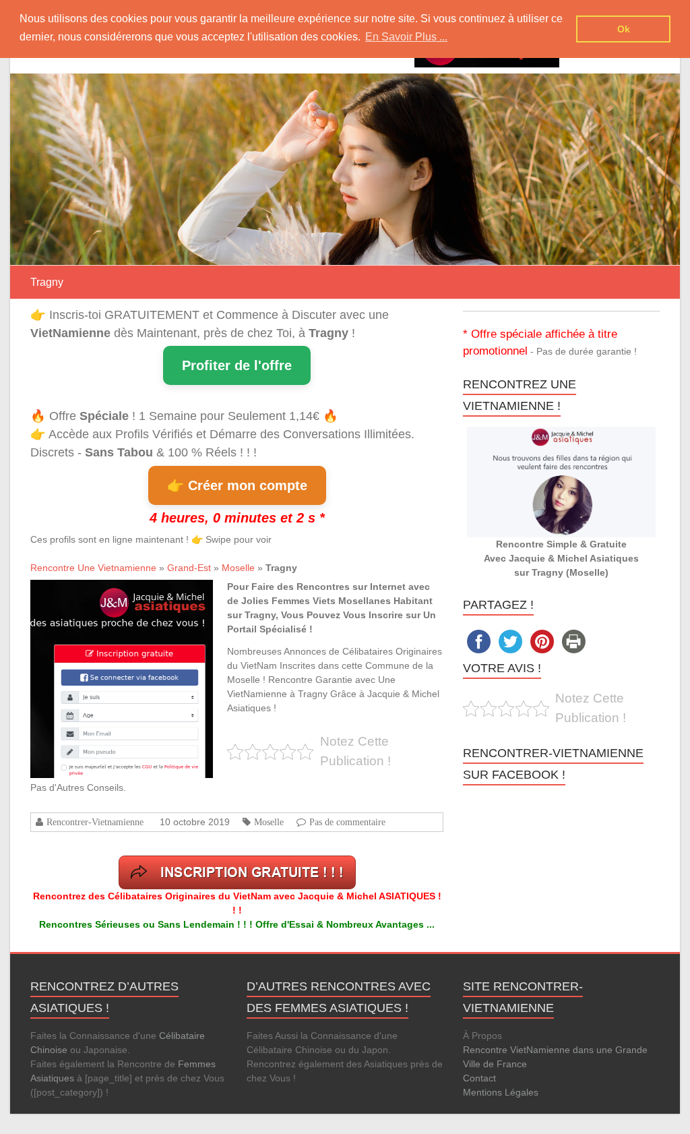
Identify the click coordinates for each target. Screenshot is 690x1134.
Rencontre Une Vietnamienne (93, 567)
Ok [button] (623, 29)
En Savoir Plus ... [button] (406, 36)
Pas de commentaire (347, 822)
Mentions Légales (500, 1092)
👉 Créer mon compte (237, 485)
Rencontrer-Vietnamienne (95, 822)
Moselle (238, 567)
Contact (479, 1078)
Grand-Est (189, 567)
